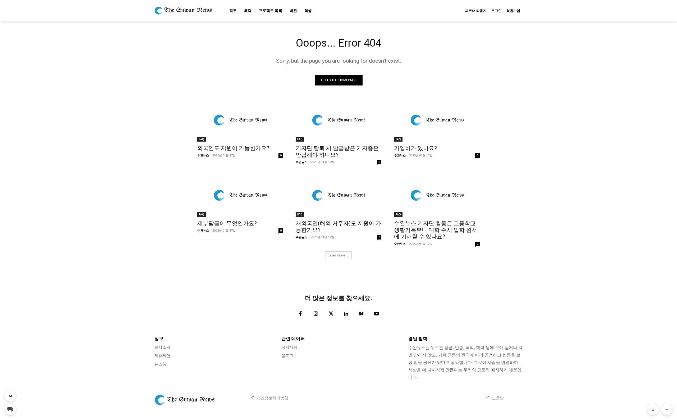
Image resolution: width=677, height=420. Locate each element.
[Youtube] (376, 314)
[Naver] (361, 314)
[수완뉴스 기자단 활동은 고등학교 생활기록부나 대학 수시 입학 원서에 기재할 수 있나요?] (437, 195)
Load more (336, 255)
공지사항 (289, 347)
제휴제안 (162, 355)
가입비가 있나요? (415, 148)
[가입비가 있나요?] (437, 120)
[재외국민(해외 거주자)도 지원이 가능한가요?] (338, 195)
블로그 (287, 355)
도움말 (498, 397)
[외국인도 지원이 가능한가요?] (240, 120)
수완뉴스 (203, 155)
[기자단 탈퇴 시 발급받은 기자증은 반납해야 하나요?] (338, 120)
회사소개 (162, 347)
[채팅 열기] (10, 409)
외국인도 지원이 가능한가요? (233, 148)
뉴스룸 (160, 364)
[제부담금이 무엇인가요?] (240, 195)
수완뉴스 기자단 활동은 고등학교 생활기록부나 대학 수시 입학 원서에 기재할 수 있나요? (435, 230)
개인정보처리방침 (272, 397)
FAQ (201, 139)
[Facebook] (300, 314)
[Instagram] (315, 314)
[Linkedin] (346, 314)
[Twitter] (331, 314)
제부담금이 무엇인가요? (227, 223)
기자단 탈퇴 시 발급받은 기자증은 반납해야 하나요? (337, 151)
